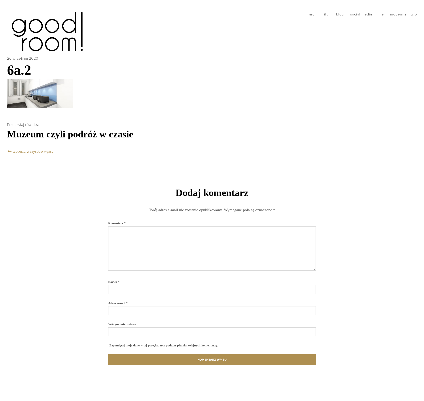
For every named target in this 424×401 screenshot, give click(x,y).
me (381, 14)
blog (340, 14)
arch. (313, 14)
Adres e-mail (118, 303)
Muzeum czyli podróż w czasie (70, 134)
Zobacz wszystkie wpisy (32, 151)
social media (361, 14)
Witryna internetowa (122, 324)
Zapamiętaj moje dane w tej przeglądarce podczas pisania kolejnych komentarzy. (163, 345)
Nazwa (113, 282)
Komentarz (117, 223)
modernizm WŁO (403, 14)
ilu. (327, 14)
